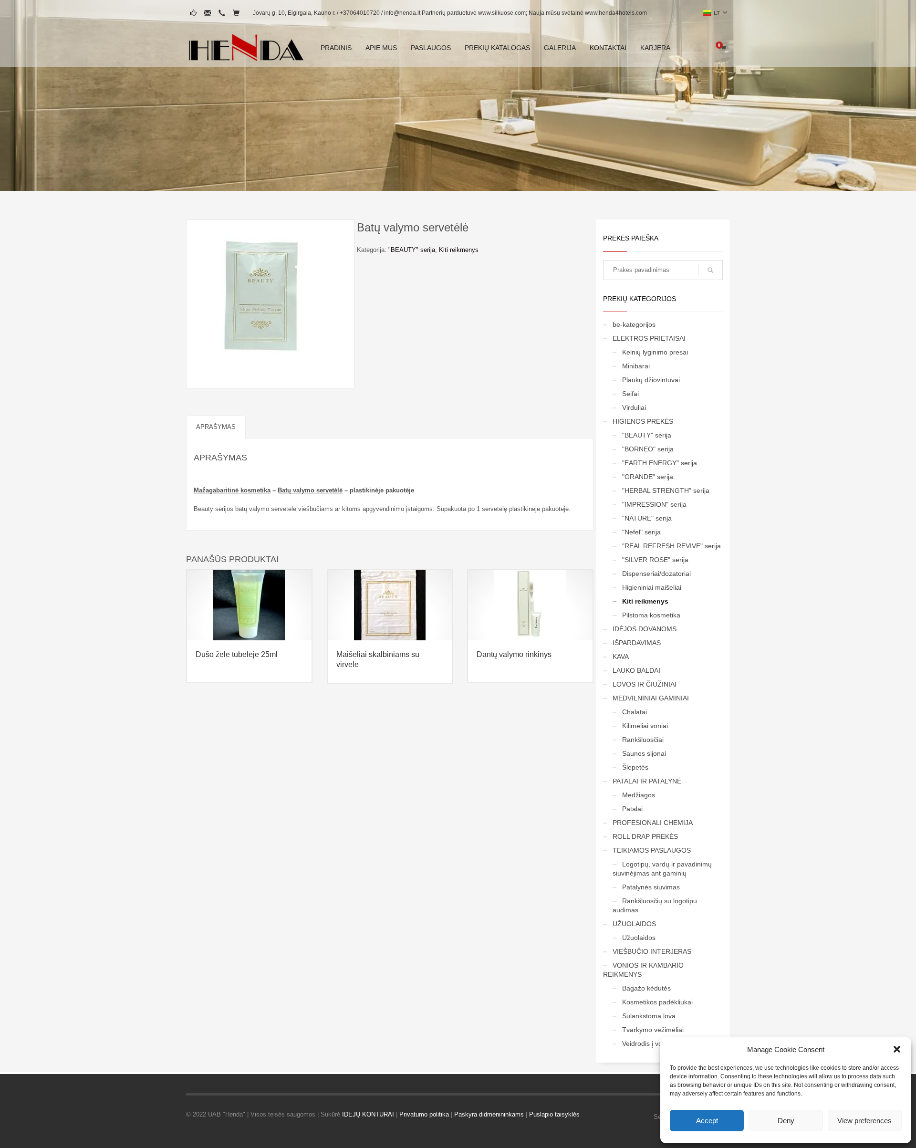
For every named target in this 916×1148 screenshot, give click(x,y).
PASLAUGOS (431, 48)
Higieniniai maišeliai (651, 587)
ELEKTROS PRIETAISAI (649, 338)
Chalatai (634, 712)
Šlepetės (635, 767)
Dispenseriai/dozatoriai (656, 573)
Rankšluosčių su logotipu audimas (655, 905)
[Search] (710, 270)
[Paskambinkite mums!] (222, 13)
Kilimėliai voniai (645, 726)
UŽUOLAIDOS (634, 924)
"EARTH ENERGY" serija (659, 463)
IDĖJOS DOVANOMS (645, 629)
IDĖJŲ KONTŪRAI (368, 1114)
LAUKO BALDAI (636, 670)
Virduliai (634, 407)
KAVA (621, 656)
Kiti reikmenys (459, 249)
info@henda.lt (402, 13)
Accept (707, 1121)
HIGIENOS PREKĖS (643, 421)
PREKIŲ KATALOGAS (497, 48)
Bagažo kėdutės (646, 988)
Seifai (630, 393)
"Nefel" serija (641, 532)
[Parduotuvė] (236, 13)
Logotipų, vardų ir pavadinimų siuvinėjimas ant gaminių (662, 868)
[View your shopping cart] (723, 47)
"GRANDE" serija (647, 476)
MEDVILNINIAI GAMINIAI (651, 698)
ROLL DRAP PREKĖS (645, 836)
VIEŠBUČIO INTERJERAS (652, 951)
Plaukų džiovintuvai (651, 380)
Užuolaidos (639, 937)
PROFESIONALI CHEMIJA (653, 822)
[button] (897, 1049)
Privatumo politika (424, 1114)
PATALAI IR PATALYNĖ (647, 781)
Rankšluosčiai (643, 739)
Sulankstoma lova (649, 1016)
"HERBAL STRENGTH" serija (665, 490)
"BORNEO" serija (648, 449)
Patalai (632, 809)
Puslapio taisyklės (554, 1114)
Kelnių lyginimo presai (655, 352)
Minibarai (636, 366)
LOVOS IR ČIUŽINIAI (645, 684)
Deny (786, 1121)
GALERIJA (560, 48)
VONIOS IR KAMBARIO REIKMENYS (643, 969)
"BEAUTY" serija (411, 249)
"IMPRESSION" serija (654, 504)
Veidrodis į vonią (646, 1043)
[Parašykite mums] (207, 13)
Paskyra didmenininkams (489, 1114)
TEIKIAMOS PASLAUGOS (652, 850)
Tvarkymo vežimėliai (653, 1029)
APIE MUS (381, 48)
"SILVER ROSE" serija (655, 560)
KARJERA (655, 48)
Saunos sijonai (644, 753)
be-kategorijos (634, 324)
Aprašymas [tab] (216, 426)
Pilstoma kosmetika (651, 615)
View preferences (864, 1121)
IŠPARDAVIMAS (637, 643)
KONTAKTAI (608, 48)
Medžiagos (638, 795)
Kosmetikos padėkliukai (657, 1002)
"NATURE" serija (647, 518)
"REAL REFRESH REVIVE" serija (671, 546)
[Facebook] (193, 13)
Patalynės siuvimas (651, 887)
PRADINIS (336, 48)
